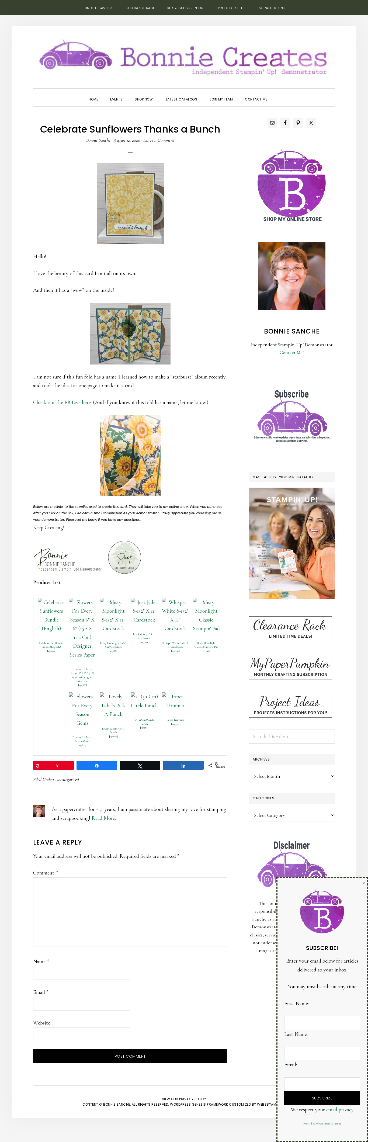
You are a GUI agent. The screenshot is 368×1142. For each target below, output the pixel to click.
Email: (290, 1064)
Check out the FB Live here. (62, 402)
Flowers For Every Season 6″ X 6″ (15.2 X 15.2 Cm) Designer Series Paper (82, 675)
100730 (175, 650)
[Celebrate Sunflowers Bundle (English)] (51, 602)
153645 (82, 745)
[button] (279, 94)
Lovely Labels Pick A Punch (113, 730)
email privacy (340, 1109)
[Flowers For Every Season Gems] (82, 696)
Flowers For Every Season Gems (82, 739)
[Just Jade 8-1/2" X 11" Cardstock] (144, 602)
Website (41, 1023)
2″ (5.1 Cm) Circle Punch (144, 722)
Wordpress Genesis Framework (199, 1104)
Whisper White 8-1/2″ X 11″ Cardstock (175, 645)
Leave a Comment (158, 140)
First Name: (296, 1003)
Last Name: (296, 1034)
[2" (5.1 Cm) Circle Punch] (144, 696)
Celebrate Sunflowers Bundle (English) (51, 645)
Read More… (105, 818)
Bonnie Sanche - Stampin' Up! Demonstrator (184, 55)
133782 (144, 727)
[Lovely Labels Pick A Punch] (113, 696)
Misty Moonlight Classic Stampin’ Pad (206, 645)
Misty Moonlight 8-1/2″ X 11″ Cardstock (113, 645)
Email (40, 992)
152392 (175, 724)
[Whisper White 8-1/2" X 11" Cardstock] (175, 602)
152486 (82, 685)
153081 (113, 650)
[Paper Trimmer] (175, 696)
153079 (144, 642)
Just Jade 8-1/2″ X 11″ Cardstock (144, 636)
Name (41, 961)
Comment (45, 873)
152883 (113, 736)
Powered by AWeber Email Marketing (322, 1123)
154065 (51, 650)
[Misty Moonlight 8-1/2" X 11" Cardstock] (113, 602)
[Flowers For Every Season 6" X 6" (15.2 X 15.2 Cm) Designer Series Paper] (82, 602)
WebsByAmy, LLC (271, 1104)
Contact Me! (292, 352)
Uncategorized (67, 779)
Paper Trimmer (175, 719)
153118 (206, 650)
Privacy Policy (192, 1099)
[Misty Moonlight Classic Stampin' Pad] (206, 602)
